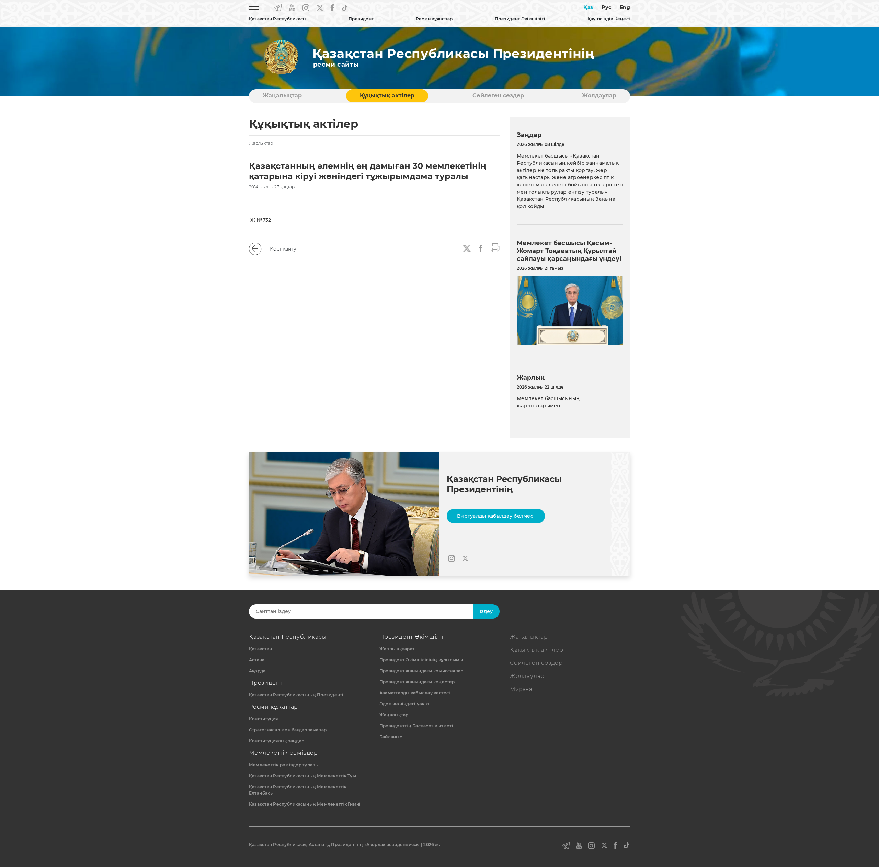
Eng (625, 7)
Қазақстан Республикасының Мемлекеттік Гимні (305, 804)
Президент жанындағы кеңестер (417, 681)
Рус (606, 7)
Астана (256, 659)
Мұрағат (522, 689)
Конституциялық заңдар (276, 740)
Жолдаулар (599, 95)
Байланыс (390, 736)
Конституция (263, 718)
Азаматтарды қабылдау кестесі (414, 692)
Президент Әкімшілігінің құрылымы (421, 659)
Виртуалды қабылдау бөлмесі (496, 516)
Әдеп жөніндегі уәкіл (404, 703)
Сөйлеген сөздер (498, 95)
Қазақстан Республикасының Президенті (296, 694)
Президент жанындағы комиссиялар (421, 670)
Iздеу (486, 611)
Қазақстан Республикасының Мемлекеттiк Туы (302, 775)
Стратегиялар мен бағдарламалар (288, 729)
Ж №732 (260, 220)
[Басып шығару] (495, 247)
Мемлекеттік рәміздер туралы (284, 764)
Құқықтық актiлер (387, 95)
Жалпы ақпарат (396, 648)
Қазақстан (260, 648)
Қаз (588, 7)
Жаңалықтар (282, 95)
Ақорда (257, 670)
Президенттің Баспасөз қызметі (416, 725)
